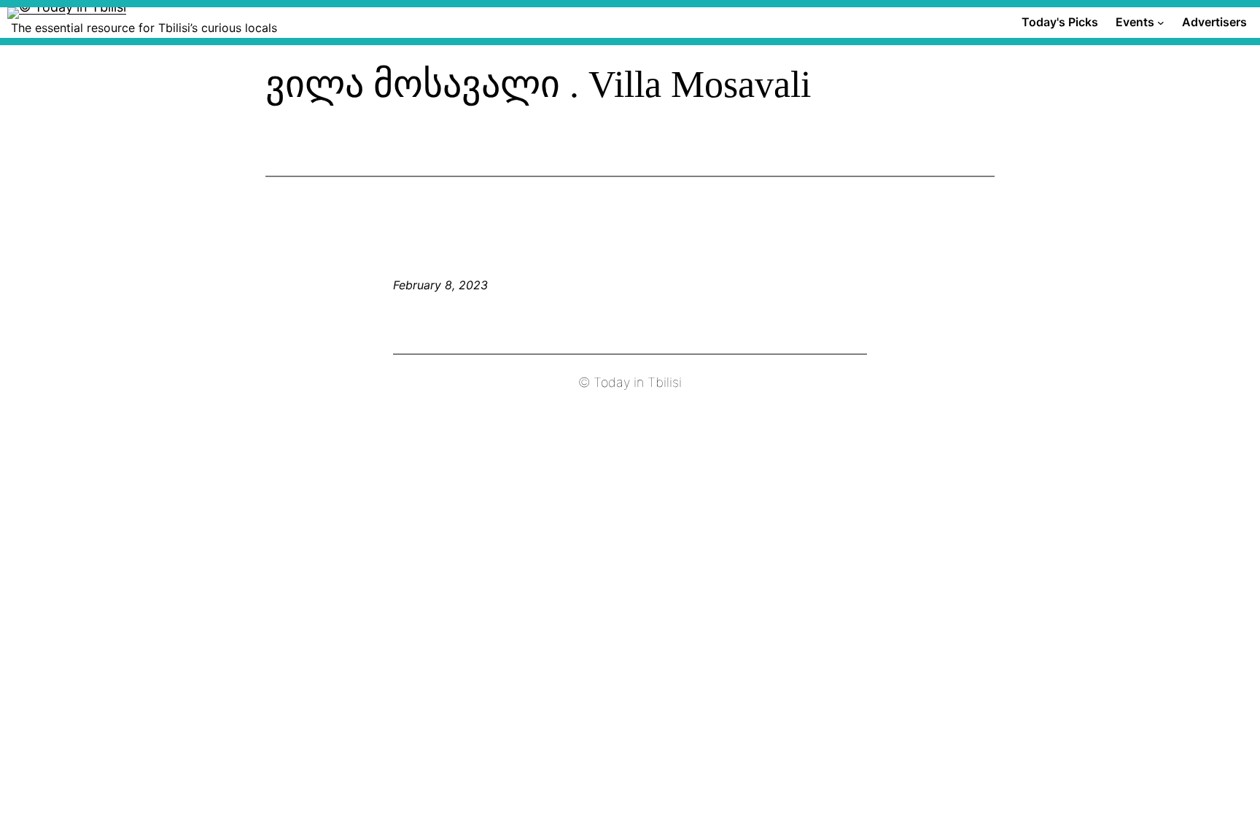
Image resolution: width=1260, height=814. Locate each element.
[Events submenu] (1160, 22)
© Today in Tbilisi (630, 382)
